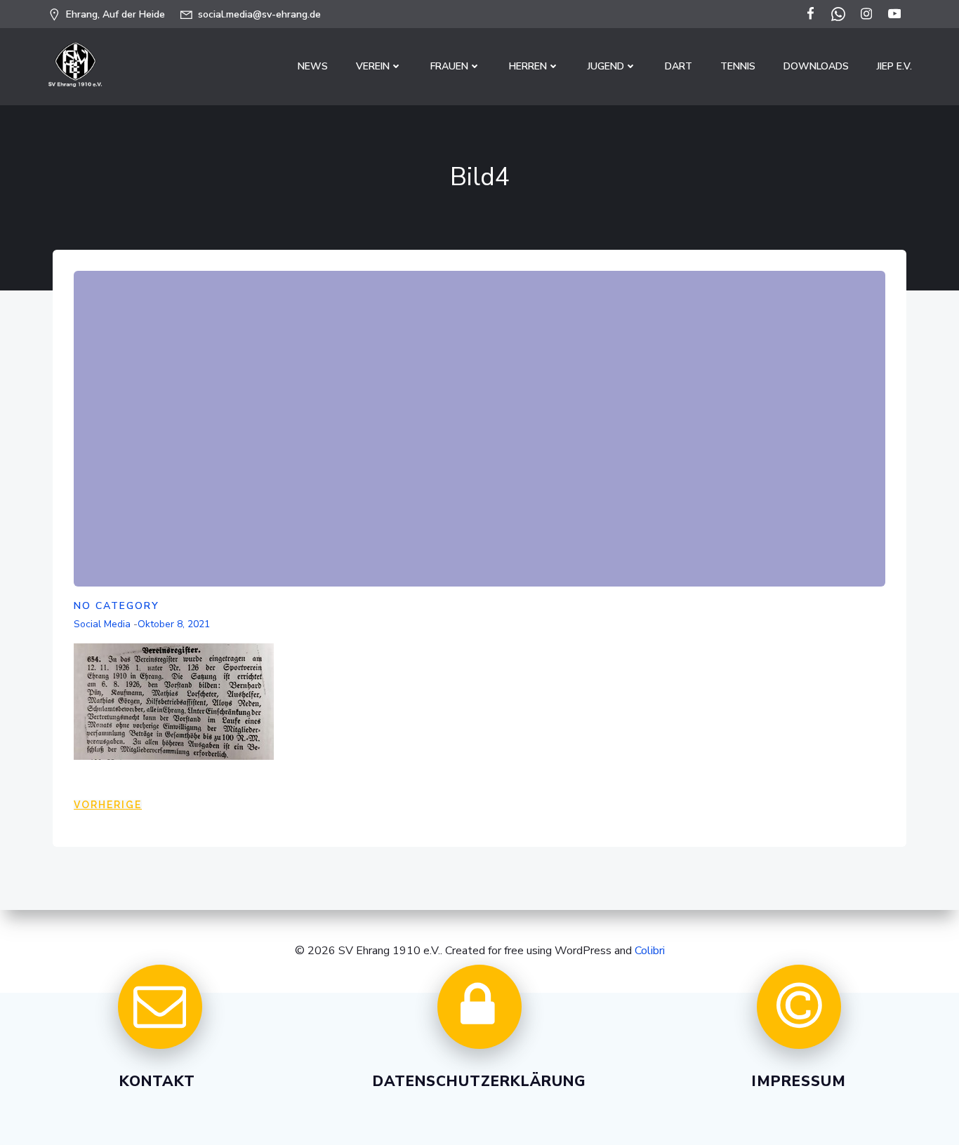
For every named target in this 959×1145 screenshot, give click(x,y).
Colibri (650, 950)
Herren (528, 66)
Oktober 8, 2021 (174, 624)
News (313, 66)
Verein (373, 66)
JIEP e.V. (894, 66)
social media (102, 624)
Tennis (737, 66)
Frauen (449, 66)
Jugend (606, 66)
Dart (678, 66)
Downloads (816, 66)
